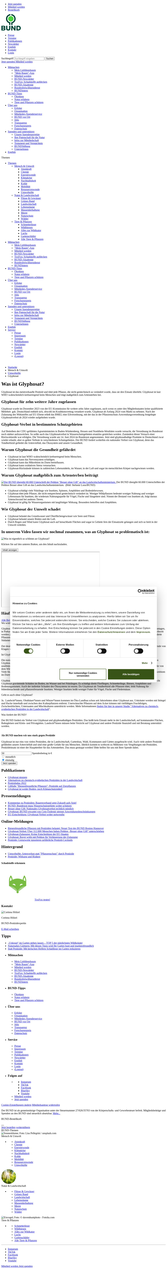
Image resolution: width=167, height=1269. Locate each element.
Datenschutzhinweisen (111, 631)
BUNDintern (21, 90)
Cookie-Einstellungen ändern (16, 1105)
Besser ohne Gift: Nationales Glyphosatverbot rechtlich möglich (41, 808)
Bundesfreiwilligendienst (27, 87)
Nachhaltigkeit (28, 180)
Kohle (24, 183)
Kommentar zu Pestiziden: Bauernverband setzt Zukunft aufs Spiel (42, 802)
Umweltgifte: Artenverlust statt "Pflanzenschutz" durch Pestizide (41, 853)
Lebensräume (28, 207)
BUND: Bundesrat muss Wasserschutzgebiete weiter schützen (40, 805)
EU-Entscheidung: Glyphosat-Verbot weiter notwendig (36, 814)
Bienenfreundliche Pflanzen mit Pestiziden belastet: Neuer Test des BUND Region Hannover (56, 828)
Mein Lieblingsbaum (25, 70)
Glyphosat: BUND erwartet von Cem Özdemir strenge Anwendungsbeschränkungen (51, 811)
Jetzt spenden (15, 4)
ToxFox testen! (42, 899)
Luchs (24, 233)
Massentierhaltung (30, 210)
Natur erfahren (21, 99)
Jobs (16, 119)
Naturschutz (27, 215)
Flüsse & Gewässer (31, 198)
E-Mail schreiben (10, 929)
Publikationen (15, 41)
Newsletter (13, 44)
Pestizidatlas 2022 (17, 783)
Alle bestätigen (130, 674)
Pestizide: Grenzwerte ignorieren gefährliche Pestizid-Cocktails (40, 840)
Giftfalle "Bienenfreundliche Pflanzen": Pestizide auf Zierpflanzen (42, 786)
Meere (24, 212)
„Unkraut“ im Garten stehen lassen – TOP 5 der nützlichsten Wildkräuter (45, 943)
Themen (12, 163)
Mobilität (25, 186)
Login (11, 52)
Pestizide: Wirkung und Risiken (24, 856)
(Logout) (18, 356)
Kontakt (12, 49)
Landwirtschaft (28, 204)
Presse (11, 35)
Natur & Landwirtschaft (26, 195)
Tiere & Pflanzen (23, 221)
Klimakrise (26, 177)
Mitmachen (13, 67)
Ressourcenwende (30, 189)
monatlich (10, 756)
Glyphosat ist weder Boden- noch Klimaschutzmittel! (35, 789)
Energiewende (28, 174)
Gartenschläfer (28, 236)
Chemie (25, 171)
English (12, 47)
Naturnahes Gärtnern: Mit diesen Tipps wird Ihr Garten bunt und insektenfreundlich (51, 945)
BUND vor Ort (22, 117)
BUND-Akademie (23, 84)
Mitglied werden (16, 7)
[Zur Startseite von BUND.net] (11, 29)
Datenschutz (20, 128)
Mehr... (56, 1113)
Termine (12, 38)
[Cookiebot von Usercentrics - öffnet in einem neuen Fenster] (140, 591)
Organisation (21, 111)
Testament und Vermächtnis (28, 143)
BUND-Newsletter (24, 79)
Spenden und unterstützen (21, 131)
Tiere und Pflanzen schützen (28, 102)
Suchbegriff (7, 58)
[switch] (65, 651)
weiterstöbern (23, 1127)
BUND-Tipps (15, 93)
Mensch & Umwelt (24, 166)
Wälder (24, 218)
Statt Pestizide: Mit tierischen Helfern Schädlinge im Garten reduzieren (44, 948)
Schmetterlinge (28, 224)
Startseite (12, 367)
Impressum (143, 631)
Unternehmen (21, 149)
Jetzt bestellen (8, 1127)
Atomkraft (26, 169)
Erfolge (18, 108)
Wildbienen (27, 227)
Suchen (49, 58)
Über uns (12, 105)
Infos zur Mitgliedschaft (26, 140)
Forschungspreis (22, 125)
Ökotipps (19, 96)
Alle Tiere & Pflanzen (32, 239)
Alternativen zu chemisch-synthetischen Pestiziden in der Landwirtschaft (45, 780)
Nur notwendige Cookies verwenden (83, 674)
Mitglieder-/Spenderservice (28, 114)
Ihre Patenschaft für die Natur (29, 137)
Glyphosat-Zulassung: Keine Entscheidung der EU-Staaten (38, 834)
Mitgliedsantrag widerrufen (46, 1105)
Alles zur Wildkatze (31, 230)
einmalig (9, 760)
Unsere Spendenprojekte (27, 134)
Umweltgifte (27, 192)
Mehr (145, 663)
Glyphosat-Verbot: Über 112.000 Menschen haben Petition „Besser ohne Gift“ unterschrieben (56, 831)
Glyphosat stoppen (17, 777)
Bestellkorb (14, 9)
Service (11, 329)
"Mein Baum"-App (24, 73)
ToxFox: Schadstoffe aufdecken (30, 81)
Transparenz (20, 122)
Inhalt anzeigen (10, 550)
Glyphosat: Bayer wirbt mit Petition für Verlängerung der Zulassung (43, 837)
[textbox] (29, 58)
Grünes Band (28, 201)
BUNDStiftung (22, 146)
